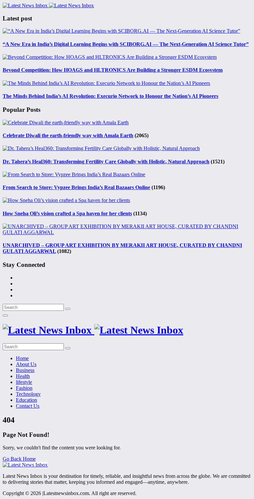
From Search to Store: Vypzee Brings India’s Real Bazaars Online (76, 187)
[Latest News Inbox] (48, 5)
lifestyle (24, 382)
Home (22, 358)
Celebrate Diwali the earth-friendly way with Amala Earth (68, 135)
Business (25, 370)
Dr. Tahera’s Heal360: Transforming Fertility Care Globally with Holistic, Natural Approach (106, 161)
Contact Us (27, 406)
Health (23, 376)
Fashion (24, 388)
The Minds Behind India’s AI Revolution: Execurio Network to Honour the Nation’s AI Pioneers (110, 96)
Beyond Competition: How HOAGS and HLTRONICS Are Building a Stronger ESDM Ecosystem (113, 70)
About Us (26, 364)
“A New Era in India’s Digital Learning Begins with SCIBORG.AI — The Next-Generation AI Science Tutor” (126, 44)
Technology (28, 394)
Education (26, 400)
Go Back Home (19, 459)
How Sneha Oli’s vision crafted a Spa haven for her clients (67, 213)
